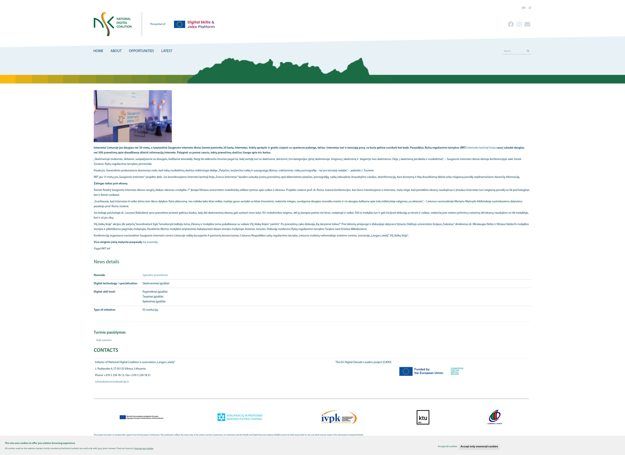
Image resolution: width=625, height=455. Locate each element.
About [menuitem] (116, 51)
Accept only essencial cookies (479, 446)
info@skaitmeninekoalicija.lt (112, 381)
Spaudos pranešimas (155, 275)
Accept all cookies (447, 446)
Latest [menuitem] (166, 51)
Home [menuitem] (98, 51)
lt (530, 8)
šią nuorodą (150, 242)
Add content (103, 340)
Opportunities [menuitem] (141, 51)
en (523, 8)
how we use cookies (143, 448)
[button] (312, 116)
